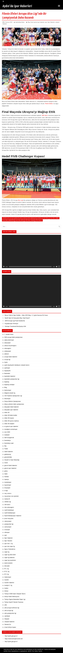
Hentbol (6, 476)
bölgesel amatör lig (9, 393)
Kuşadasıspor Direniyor (11, 323)
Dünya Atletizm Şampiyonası (12, 401)
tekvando (7, 566)
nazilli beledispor (9, 510)
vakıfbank (7, 616)
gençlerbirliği (8, 457)
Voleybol (45, 218)
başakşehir (7, 370)
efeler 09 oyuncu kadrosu (11, 421)
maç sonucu (7, 493)
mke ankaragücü (9, 507)
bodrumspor (7, 390)
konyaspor (7, 488)
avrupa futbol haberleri (10, 356)
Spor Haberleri (51, 22)
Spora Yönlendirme (9, 549)
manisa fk (7, 499)
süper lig (6, 552)
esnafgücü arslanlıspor (10, 429)
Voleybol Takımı (29, 220)
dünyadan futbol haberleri (11, 407)
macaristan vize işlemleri (11, 496)
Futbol (6, 448)
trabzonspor (7, 577)
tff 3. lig (6, 574)
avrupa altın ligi (7, 218)
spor (46, 22)
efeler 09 (6, 412)
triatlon (6, 588)
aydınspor (7, 368)
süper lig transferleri (10, 560)
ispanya (6, 479)
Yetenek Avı (7, 624)
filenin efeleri (17, 218)
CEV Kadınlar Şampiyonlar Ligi (13, 395)
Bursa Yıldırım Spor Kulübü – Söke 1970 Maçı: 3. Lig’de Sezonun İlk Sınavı (26, 315)
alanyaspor (7, 342)
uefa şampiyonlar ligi (10, 613)
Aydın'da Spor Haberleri (17, 6)
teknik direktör (8, 563)
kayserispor (7, 485)
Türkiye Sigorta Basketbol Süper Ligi (14, 599)
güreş (6, 471)
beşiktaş (6, 382)
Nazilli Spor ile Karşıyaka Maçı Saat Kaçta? (17, 318)
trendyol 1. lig (8, 585)
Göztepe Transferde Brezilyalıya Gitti (15, 326)
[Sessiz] (56, 266)
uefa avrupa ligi (8, 610)
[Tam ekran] (59, 266)
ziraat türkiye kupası (10, 627)
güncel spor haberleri (39, 22)
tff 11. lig (6, 571)
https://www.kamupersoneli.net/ (14, 638)
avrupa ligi (7, 359)
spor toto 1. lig (8, 543)
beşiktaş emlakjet (9, 384)
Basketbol (7, 373)
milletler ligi (7, 501)
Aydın (6, 362)
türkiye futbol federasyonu (11, 596)
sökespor (7, 532)
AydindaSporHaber (20, 22)
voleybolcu (38, 220)
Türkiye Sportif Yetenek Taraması (13, 602)
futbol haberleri (8, 451)
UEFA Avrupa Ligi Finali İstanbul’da (15, 321)
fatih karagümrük (9, 437)
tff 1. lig (6, 568)
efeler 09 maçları (9, 418)
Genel (32, 22)
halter (6, 474)
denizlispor (7, 398)
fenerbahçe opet (9, 443)
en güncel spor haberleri (11, 426)
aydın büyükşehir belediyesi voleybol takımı (16, 365)
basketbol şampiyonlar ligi (11, 379)
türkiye (6, 591)
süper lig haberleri (9, 557)
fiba (5, 446)
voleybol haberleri (8, 220)
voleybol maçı (19, 220)
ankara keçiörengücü (10, 345)
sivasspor (7, 529)
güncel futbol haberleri (10, 465)
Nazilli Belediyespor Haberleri (12, 515)
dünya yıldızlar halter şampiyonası (14, 404)
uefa (5, 605)
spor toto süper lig (9, 546)
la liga (6, 490)
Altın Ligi (20, 200)
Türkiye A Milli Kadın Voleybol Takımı (15, 593)
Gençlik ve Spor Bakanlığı (11, 460)
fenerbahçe (7, 440)
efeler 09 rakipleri (9, 423)
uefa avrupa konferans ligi (11, 607)
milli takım (7, 504)
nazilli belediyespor (9, 513)
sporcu (39, 218)
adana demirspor (9, 340)
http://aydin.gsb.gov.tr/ (11, 636)
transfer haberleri (9, 582)
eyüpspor (7, 435)
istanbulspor (7, 482)
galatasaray (7, 454)
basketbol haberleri (9, 376)
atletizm (6, 354)
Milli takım (45, 115)
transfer (6, 580)
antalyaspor (7, 351)
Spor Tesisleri (8, 541)
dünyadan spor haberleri (11, 409)
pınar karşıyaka (8, 518)
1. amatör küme (8, 334)
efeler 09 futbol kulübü (10, 415)
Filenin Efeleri (49, 103)
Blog (29, 22)
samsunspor (7, 527)
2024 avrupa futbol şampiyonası (13, 337)
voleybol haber (54, 218)
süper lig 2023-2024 (10, 554)
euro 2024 (7, 432)
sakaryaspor (7, 521)
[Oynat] (4, 266)
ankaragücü (7, 348)
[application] (31, 251)
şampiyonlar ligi (8, 524)
